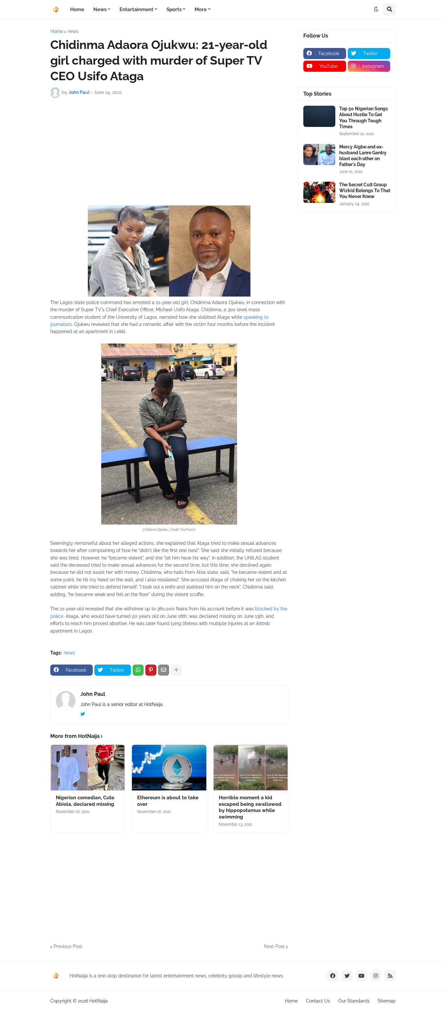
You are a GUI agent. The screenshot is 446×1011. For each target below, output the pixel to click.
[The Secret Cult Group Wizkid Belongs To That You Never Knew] (319, 192)
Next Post (274, 946)
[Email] (163, 670)
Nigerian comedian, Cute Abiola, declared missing (85, 801)
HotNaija (98, 1000)
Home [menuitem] (77, 9)
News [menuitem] (99, 9)
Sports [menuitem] (174, 9)
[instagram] (375, 975)
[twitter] (82, 714)
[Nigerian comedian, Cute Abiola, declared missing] (88, 767)
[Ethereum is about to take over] (169, 767)
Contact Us (318, 1000)
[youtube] (361, 975)
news (73, 31)
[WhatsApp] (138, 670)
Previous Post (68, 946)
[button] (376, 9)
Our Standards (354, 1000)
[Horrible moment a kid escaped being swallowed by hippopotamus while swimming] (251, 767)
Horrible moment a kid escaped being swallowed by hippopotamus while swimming (250, 807)
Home (56, 31)
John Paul (92, 694)
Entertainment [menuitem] (136, 9)
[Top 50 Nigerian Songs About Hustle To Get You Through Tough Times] (319, 116)
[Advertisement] (169, 151)
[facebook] (332, 975)
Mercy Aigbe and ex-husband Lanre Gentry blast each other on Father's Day (363, 155)
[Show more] (176, 670)
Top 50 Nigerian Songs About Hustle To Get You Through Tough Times (363, 117)
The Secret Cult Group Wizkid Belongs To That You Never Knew (364, 190)
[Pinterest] (150, 670)
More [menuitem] (201, 9)
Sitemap (387, 1000)
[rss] (390, 975)
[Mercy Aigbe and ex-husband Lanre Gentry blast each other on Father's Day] (319, 154)
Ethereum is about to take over (168, 801)
